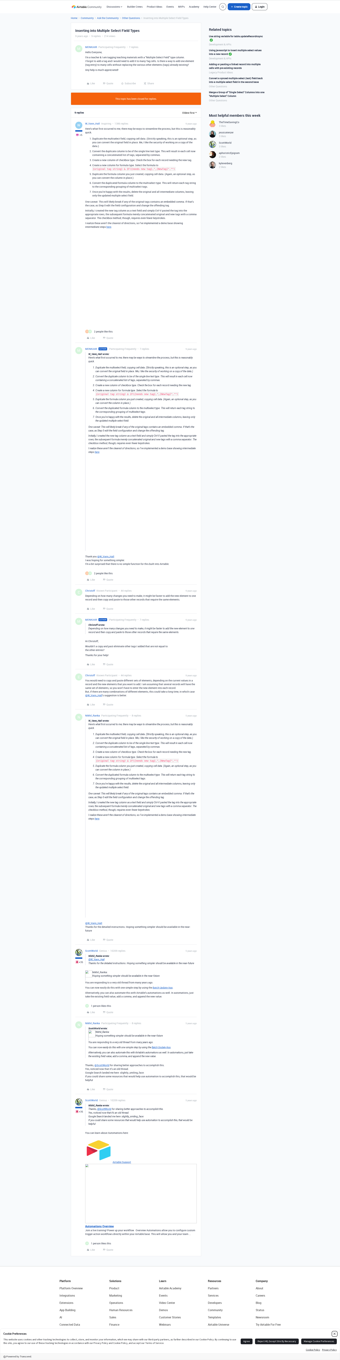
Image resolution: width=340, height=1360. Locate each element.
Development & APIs (220, 44)
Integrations (67, 1295)
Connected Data (70, 1325)
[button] (239, 6)
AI (61, 1317)
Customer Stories (170, 1317)
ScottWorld (91, 950)
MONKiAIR (91, 47)
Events (170, 6)
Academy (194, 6)
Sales (112, 1317)
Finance (114, 1325)
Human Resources (120, 1310)
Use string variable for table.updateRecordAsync (236, 36)
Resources (214, 1281)
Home (74, 18)
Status (260, 1310)
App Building (67, 1310)
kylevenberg (225, 163)
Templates (214, 1317)
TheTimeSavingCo (229, 122)
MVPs (181, 6)
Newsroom (262, 1317)
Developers (215, 1303)
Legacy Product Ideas (221, 72)
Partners (213, 1288)
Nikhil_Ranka (92, 715)
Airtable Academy (170, 1288)
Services (213, 1295)
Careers (260, 1295)
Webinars (165, 1325)
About (259, 1288)
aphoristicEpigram (229, 153)
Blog (258, 1303)
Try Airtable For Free (268, 1325)
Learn (162, 1281)
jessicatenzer (226, 132)
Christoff (90, 590)
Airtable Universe (218, 1325)
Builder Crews (135, 6)
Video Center (167, 1303)
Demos (163, 1310)
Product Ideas (154, 6)
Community (87, 18)
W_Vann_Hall (92, 123)
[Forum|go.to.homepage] (86, 6)
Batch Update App (163, 987)
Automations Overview (99, 1226)
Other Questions (131, 18)
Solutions (115, 1281)
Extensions (66, 1303)
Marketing (115, 1295)
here (108, 226)
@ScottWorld (101, 1065)
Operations (116, 1303)
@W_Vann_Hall (105, 556)
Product (114, 1288)
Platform (65, 1281)
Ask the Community (108, 18)
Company (262, 1281)
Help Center (209, 6)
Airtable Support (122, 1162)
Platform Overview (71, 1288)
